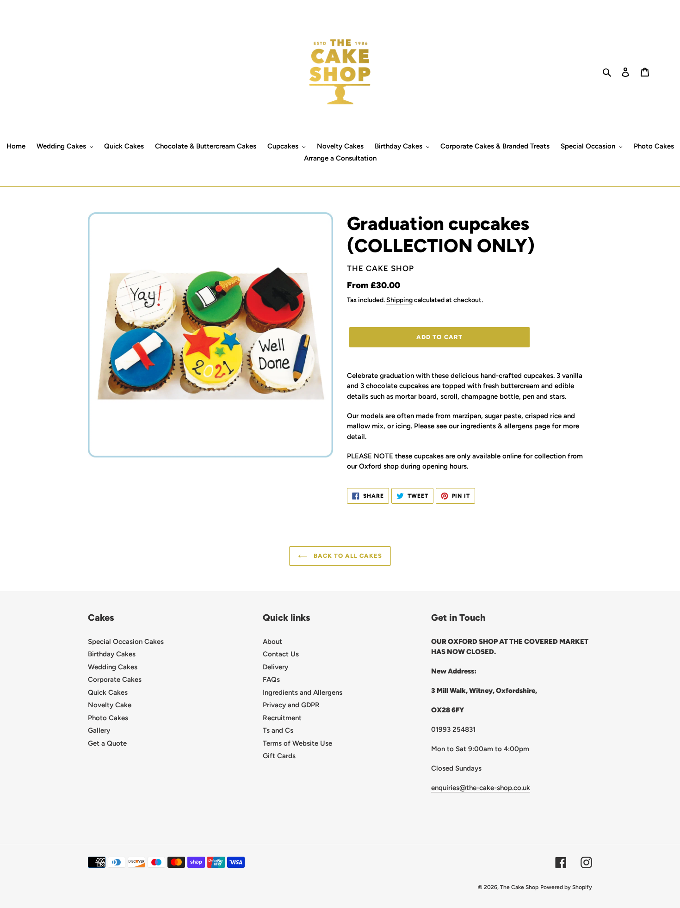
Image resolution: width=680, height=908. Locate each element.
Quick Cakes (108, 692)
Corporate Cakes (115, 679)
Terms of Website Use (297, 743)
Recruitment (282, 718)
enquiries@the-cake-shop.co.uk (480, 788)
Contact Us (281, 654)
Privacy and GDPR (291, 705)
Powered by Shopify (566, 887)
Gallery (99, 730)
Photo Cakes (108, 718)
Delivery (275, 667)
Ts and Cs (278, 730)
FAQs (271, 679)
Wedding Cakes (112, 667)
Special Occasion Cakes (126, 641)
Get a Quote (107, 743)
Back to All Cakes (347, 555)
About (272, 641)
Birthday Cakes (112, 654)
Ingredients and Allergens (302, 692)
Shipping (399, 299)
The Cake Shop (519, 887)
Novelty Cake (109, 705)
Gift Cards (279, 756)
